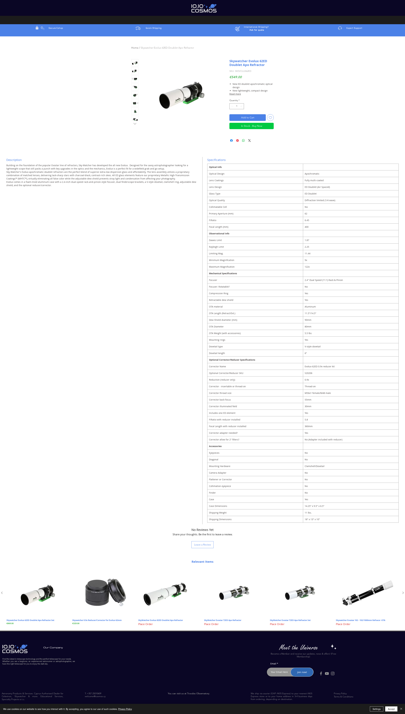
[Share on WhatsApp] (243, 140)
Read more (235, 93)
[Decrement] (232, 106)
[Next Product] (403, 593)
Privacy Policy (125, 709)
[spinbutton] (237, 106)
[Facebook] (321, 673)
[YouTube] (326, 673)
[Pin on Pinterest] (237, 140)
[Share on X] (249, 140)
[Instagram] (332, 673)
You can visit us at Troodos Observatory (188, 693)
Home (134, 47)
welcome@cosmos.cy (95, 696)
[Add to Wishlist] (270, 117)
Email (273, 664)
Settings (377, 709)
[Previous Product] (2, 593)
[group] (202, 597)
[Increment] (241, 106)
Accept (391, 709)
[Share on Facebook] (231, 140)
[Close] (401, 708)
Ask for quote (256, 29)
